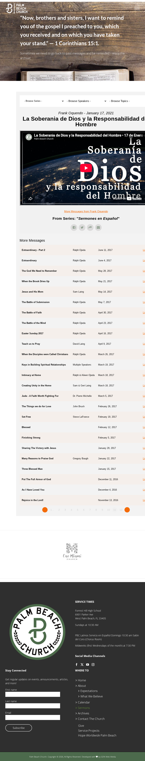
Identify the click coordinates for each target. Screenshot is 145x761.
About (82, 686)
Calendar (84, 702)
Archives (83, 713)
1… (52, 509)
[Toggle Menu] (137, 8)
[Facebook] (76, 664)
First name (11, 689)
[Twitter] (82, 664)
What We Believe (91, 696)
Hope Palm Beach (97, 735)
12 (121, 509)
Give (81, 726)
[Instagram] (93, 664)
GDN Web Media (108, 756)
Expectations (89, 691)
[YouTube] (87, 664)
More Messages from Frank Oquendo (86, 211)
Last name (11, 701)
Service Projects (88, 730)
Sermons (84, 708)
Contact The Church (91, 719)
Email (8, 712)
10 (108, 509)
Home (82, 680)
